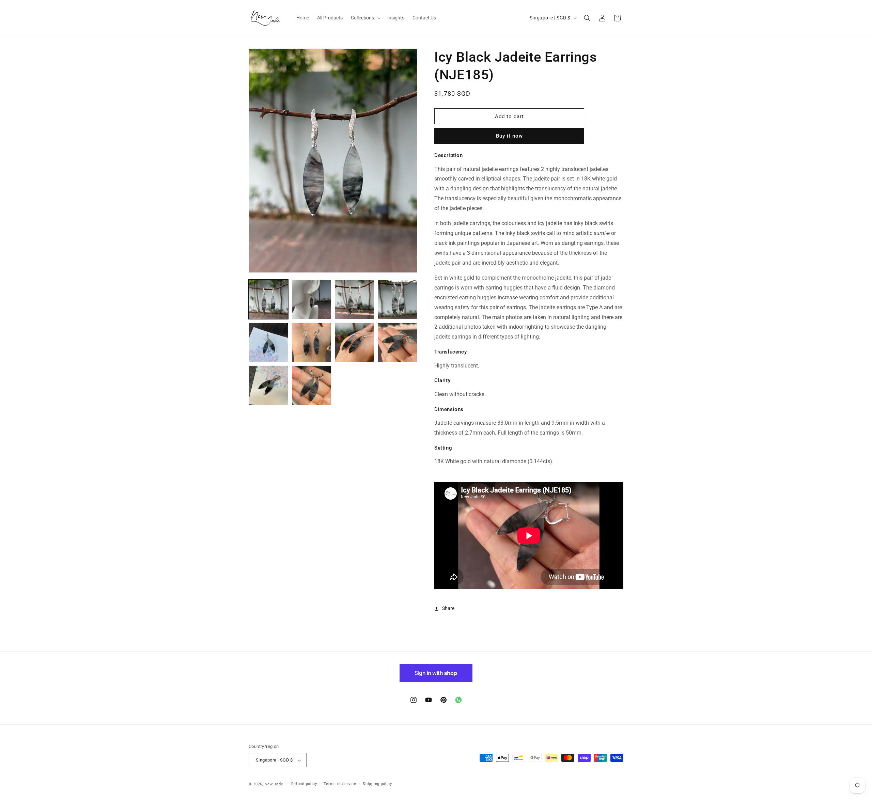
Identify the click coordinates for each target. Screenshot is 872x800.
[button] (365, 18)
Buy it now (509, 136)
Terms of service (340, 784)
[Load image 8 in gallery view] (397, 342)
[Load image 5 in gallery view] (268, 342)
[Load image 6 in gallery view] (311, 342)
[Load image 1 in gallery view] (268, 299)
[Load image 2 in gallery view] (311, 299)
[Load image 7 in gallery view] (354, 342)
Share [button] (448, 608)
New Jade (274, 784)
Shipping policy (377, 784)
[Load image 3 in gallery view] (354, 299)
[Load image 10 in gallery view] (311, 385)
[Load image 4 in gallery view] (397, 299)
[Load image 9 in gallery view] (268, 385)
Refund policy (304, 784)
